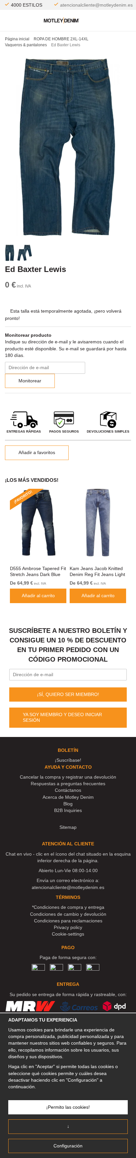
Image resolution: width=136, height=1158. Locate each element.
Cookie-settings (68, 934)
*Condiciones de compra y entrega (68, 907)
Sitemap (68, 827)
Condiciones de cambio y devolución (68, 914)
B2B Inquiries (68, 810)
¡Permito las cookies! (68, 1107)
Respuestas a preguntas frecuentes (68, 783)
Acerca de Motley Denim (68, 797)
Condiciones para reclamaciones (68, 920)
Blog (68, 803)
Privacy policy (68, 927)
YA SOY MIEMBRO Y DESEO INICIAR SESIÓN (62, 717)
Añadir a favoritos (36, 452)
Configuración (68, 1145)
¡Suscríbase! (68, 760)
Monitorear (29, 380)
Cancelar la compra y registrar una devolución (68, 777)
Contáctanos (68, 790)
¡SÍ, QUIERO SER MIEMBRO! (68, 694)
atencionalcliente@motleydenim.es (96, 5)
